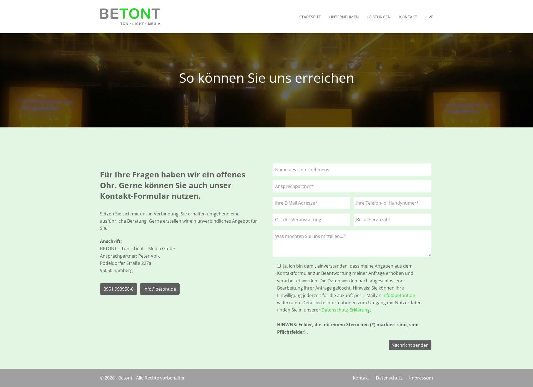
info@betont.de (160, 289)
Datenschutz (389, 378)
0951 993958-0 (119, 289)
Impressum (421, 378)
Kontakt (361, 378)
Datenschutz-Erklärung (345, 310)
